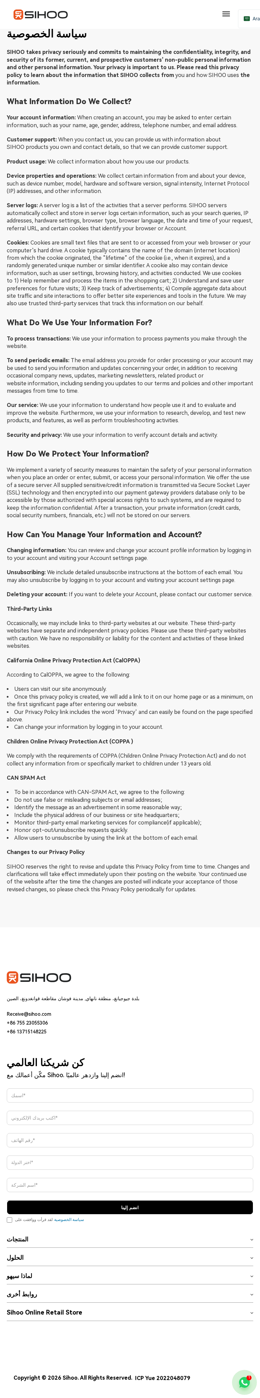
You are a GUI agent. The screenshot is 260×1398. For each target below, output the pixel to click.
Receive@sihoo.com (29, 1014)
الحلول (15, 1258)
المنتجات (17, 1239)
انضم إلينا (130, 1207)
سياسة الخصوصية (69, 1219)
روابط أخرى (22, 1294)
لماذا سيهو (19, 1276)
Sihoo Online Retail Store (44, 1312)
